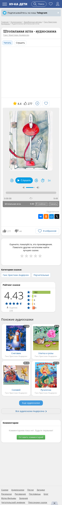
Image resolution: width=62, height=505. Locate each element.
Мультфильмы (8, 498)
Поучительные (41, 275)
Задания (23, 498)
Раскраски (6, 494)
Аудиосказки (17, 490)
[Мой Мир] (51, 216)
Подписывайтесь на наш (27, 12)
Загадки (41, 490)
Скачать (53, 204)
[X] (56, 216)
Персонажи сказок (37, 502)
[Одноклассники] (46, 216)
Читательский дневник (13, 502)
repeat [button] (31, 198)
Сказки (4, 490)
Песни (30, 490)
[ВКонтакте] (40, 216)
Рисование (20, 494)
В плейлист (41, 204)
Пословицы (35, 494)
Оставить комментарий (31, 437)
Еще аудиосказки (31, 402)
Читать (7, 42)
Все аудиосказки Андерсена (29, 411)
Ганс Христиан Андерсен (16, 35)
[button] (24, 180)
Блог (46, 494)
